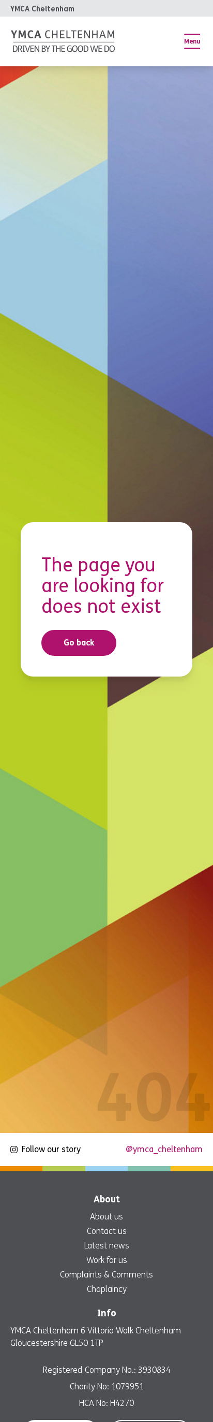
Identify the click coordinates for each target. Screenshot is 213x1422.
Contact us (107, 1231)
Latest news (106, 1246)
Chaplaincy (107, 1289)
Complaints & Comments (106, 1275)
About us (106, 1217)
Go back (79, 643)
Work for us (106, 1260)
